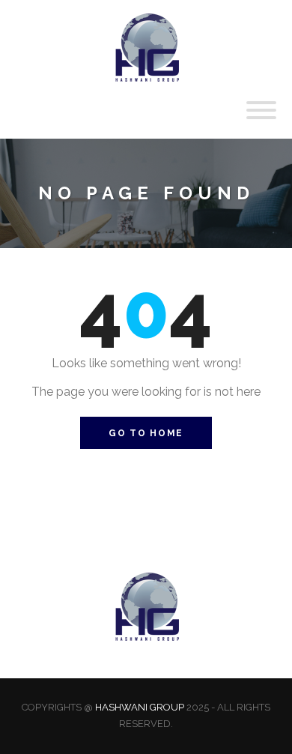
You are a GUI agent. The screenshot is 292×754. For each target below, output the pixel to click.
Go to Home (146, 433)
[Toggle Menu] (261, 110)
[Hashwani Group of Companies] (146, 46)
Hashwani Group (139, 707)
